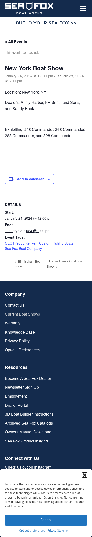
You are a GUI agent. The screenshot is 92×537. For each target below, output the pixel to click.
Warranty (12, 323)
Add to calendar (30, 179)
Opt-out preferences (32, 530)
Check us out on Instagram (28, 467)
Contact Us (14, 305)
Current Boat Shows (22, 314)
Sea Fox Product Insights (27, 441)
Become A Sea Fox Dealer (28, 378)
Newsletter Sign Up (22, 387)
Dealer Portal (16, 405)
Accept (46, 520)
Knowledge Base (20, 332)
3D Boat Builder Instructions (29, 414)
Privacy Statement (58, 530)
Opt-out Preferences (22, 350)
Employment (16, 396)
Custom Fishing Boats (56, 243)
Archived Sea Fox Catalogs (29, 423)
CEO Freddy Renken (21, 243)
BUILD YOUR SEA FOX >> (46, 23)
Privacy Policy (17, 341)
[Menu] (83, 8)
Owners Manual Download (28, 432)
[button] (84, 475)
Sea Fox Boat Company (23, 248)
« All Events (16, 41)
